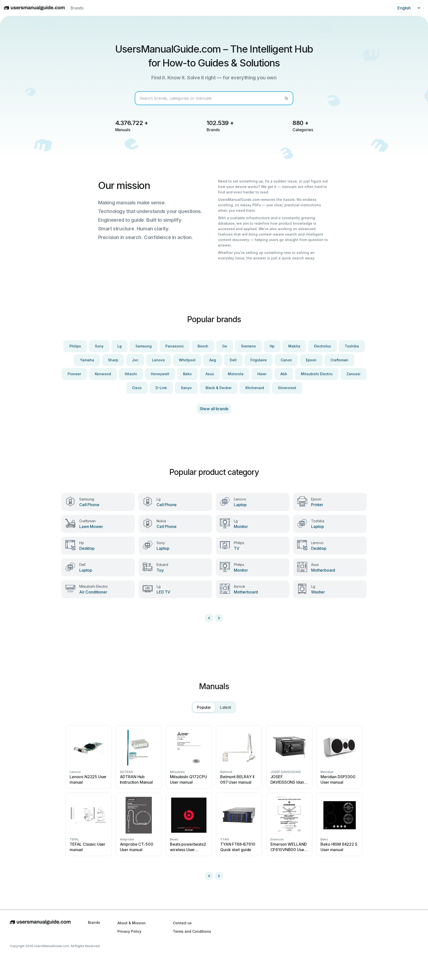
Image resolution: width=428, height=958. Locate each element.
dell (233, 360)
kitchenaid (254, 388)
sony (99, 346)
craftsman (339, 360)
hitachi (131, 374)
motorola (235, 374)
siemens (248, 346)
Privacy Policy (129, 931)
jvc (135, 360)
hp (272, 346)
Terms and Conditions (192, 931)
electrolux (322, 346)
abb (283, 374)
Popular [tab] (204, 707)
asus (210, 374)
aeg (212, 360)
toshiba (352, 346)
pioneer (74, 374)
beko (187, 374)
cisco (137, 388)
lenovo (158, 360)
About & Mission (131, 923)
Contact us (182, 923)
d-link (161, 388)
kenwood (103, 374)
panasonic (174, 346)
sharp (113, 360)
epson (311, 360)
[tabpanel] (214, 800)
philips (75, 346)
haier (262, 374)
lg (119, 346)
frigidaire (258, 360)
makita (294, 346)
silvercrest (287, 388)
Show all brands (214, 408)
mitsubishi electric (317, 374)
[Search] (286, 98)
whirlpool (187, 360)
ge (224, 346)
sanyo (186, 388)
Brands (77, 7)
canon (286, 360)
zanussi (353, 374)
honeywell (160, 374)
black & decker (219, 388)
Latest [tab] (225, 707)
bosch (203, 346)
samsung (143, 346)
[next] (219, 618)
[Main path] (40, 927)
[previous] (209, 618)
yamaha (87, 360)
